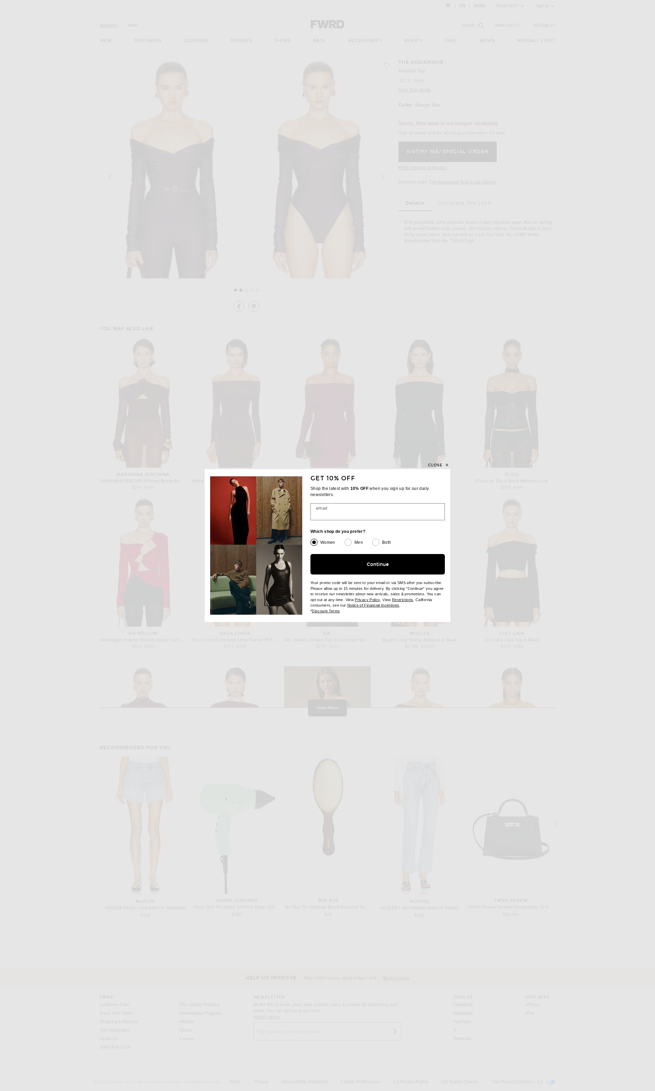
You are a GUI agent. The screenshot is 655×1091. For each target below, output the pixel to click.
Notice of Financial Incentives (373, 605)
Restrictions (402, 600)
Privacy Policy (367, 600)
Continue (378, 564)
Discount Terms (326, 611)
